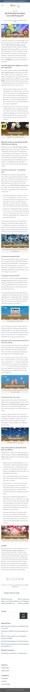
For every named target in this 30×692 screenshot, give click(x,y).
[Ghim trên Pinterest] (19, 579)
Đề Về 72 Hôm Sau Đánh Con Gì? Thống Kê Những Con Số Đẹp (22, 601)
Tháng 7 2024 (5, 670)
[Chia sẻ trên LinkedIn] (22, 579)
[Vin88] (15, 5)
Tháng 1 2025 (5, 668)
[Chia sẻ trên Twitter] (13, 579)
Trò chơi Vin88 (5, 684)
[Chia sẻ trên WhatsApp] (7, 579)
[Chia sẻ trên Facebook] (10, 579)
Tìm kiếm (3, 611)
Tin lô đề (15, 11)
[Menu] (2, 5)
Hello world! (23, 653)
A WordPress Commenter (8, 653)
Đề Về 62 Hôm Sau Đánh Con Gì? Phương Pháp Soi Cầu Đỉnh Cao (8, 601)
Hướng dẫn (4, 678)
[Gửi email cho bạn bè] (16, 579)
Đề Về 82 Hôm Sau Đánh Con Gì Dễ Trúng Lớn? (14, 641)
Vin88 (8, 59)
